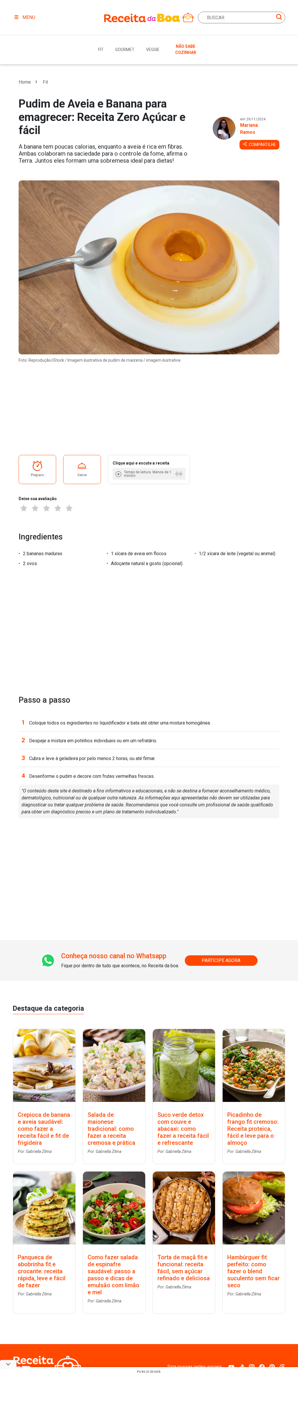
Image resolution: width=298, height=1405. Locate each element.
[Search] (279, 18)
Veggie (152, 49)
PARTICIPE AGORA (221, 960)
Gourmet (124, 49)
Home (25, 82)
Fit (101, 49)
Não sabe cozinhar (185, 49)
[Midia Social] (231, 1367)
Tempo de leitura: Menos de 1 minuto (147, 473)
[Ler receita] (119, 474)
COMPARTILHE (262, 144)
